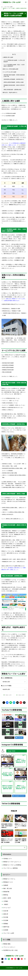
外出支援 (5, 917)
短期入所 (5, 914)
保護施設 (5, 923)
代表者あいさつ (7, 858)
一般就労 (5, 904)
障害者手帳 (6, 891)
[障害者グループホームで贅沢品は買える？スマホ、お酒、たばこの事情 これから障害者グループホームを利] (7, 761)
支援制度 (5, 885)
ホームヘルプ (6, 907)
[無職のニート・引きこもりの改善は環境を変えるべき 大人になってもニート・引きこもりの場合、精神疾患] (20, 787)
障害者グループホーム (9, 879)
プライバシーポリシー (9, 947)
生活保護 (5, 930)
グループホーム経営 (8, 933)
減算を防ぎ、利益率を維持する (10, 92)
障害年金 (5, 894)
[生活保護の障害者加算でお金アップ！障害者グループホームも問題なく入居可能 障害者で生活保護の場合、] (20, 774)
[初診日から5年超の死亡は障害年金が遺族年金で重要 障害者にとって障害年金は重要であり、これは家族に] (7, 787)
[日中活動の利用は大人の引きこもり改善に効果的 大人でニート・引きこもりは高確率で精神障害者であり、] (20, 761)
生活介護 (5, 910)
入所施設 (5, 901)
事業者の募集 (6, 944)
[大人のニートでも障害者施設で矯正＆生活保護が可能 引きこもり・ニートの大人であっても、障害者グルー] (7, 774)
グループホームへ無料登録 (10, 868)
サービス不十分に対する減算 (9, 72)
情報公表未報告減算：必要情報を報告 (12, 89)
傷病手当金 (6, 926)
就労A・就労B (7, 898)
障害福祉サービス (8, 882)
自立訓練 (5, 920)
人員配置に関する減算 (8, 57)
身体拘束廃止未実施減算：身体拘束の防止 (14, 79)
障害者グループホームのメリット (12, 861)
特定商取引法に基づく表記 (10, 950)
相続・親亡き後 (7, 888)
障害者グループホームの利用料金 (12, 865)
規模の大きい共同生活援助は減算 (10, 69)
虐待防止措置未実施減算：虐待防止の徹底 (14, 82)
